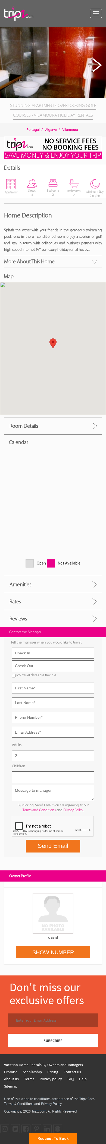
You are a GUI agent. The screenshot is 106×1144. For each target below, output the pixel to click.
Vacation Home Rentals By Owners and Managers (43, 1064)
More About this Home (29, 261)
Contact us (72, 1071)
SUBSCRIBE (53, 1040)
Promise (10, 1071)
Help (83, 1078)
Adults (16, 745)
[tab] (53, 425)
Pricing (52, 1071)
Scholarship (32, 1071)
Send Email (53, 845)
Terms (29, 1078)
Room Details (24, 426)
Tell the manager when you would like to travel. (46, 642)
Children (18, 766)
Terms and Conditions (39, 810)
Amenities (20, 584)
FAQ (70, 1078)
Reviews (18, 618)
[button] (101, 32)
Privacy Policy (73, 810)
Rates (15, 601)
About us (11, 1078)
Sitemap (10, 1086)
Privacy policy (51, 1078)
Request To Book (53, 1138)
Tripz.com (39, 1111)
